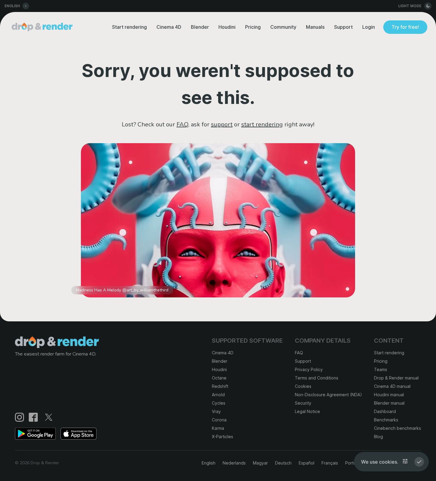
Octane (219, 377)
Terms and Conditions (316, 377)
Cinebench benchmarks (397, 428)
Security (303, 403)
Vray (216, 411)
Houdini (227, 27)
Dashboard (385, 411)
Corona (219, 419)
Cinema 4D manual (392, 386)
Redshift (220, 386)
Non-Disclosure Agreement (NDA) (328, 394)
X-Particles (222, 436)
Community (283, 27)
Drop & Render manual (396, 377)
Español (306, 462)
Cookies (303, 386)
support (222, 124)
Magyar (260, 462)
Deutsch (283, 462)
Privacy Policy (309, 369)
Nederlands (234, 462)
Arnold (218, 394)
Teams (380, 369)
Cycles (218, 403)
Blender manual (389, 403)
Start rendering (129, 27)
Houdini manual (389, 394)
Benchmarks (386, 419)
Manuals (315, 27)
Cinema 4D (168, 27)
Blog (378, 436)
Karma (218, 428)
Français (330, 462)
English (208, 462)
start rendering (262, 124)
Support (343, 27)
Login (368, 27)
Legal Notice (307, 411)
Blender (200, 27)
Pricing (253, 27)
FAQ (182, 124)
